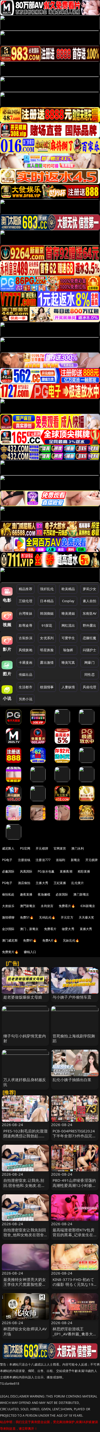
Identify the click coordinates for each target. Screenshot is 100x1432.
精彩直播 (84, 871)
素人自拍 (89, 601)
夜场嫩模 (44, 894)
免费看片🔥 (67, 906)
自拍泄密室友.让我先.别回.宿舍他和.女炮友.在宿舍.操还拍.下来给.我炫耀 (24, 1185)
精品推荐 (25, 589)
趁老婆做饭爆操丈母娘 (22, 997)
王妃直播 (60, 883)
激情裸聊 (8, 917)
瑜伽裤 (68, 650)
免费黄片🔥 (10, 952)
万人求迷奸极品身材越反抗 (24, 1082)
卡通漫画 (25, 662)
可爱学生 (68, 638)
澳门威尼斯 (10, 940)
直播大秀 (86, 929)
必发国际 (62, 894)
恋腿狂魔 (89, 638)
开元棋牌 (42, 848)
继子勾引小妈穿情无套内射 (24, 1038)
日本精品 (47, 601)
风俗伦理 (89, 687)
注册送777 (43, 860)
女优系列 (47, 638)
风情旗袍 (25, 650)
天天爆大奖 (86, 917)
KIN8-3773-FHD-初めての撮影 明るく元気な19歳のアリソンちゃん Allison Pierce (73, 1287)
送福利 (60, 860)
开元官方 (67, 917)
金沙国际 (8, 929)
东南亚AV (90, 613)
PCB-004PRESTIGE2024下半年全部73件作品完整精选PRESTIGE (74, 1135)
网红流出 (68, 625)
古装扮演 (25, 638)
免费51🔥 (27, 917)
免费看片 (50, 929)
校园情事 (47, 687)
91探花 (47, 625)
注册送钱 (24, 860)
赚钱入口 (30, 952)
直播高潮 (66, 871)
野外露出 (89, 625)
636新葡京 (88, 906)
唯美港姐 (68, 613)
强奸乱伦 (47, 589)
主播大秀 (42, 883)
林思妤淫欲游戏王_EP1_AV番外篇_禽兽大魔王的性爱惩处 (75, 1333)
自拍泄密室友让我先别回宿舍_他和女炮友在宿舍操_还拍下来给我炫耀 (24, 1234)
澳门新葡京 (81, 894)
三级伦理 (25, 601)
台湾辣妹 (25, 613)
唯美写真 (68, 662)
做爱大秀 (68, 929)
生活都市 (25, 687)
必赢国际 (8, 871)
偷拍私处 (8, 894)
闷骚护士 (89, 650)
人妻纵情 (68, 687)
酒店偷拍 (24, 883)
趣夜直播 (26, 894)
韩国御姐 (47, 613)
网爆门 (89, 662)
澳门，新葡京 (29, 929)
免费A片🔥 (50, 940)
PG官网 (25, 848)
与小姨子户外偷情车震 (72, 997)
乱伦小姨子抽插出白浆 (72, 1079)
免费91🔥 (30, 940)
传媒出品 (25, 674)
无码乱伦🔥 (47, 917)
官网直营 (60, 848)
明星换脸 (47, 650)
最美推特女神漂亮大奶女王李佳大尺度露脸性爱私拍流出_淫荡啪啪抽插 (24, 1284)
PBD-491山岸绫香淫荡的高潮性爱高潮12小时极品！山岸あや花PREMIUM (74, 1188)
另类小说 (25, 699)
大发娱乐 (8, 906)
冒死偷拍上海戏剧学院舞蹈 (74, 1038)
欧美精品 (68, 589)
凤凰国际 (26, 871)
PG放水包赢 (46, 871)
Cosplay (68, 601)
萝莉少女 (89, 589)
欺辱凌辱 (25, 625)
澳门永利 (77, 848)
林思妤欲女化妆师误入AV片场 (25, 1331)
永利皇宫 (47, 906)
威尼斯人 (8, 848)
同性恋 (89, 674)
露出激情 (47, 662)
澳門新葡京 (28, 906)
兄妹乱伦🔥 (71, 940)
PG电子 (7, 860)
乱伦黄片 (77, 883)
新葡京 (75, 860)
